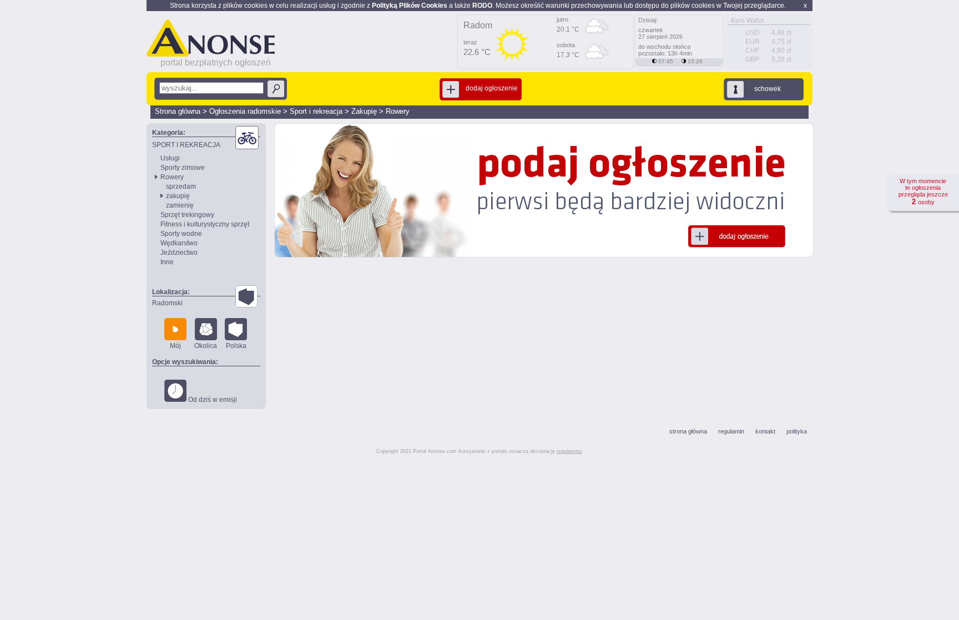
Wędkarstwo (179, 243)
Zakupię (364, 111)
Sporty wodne (181, 234)
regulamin (731, 431)
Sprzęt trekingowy (187, 215)
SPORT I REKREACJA (186, 145)
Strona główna (177, 111)
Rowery (398, 111)
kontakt (765, 431)
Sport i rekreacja (316, 111)
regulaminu (569, 451)
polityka (796, 431)
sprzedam (181, 186)
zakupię (178, 196)
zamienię (180, 205)
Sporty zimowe (182, 168)
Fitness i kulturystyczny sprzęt (204, 224)
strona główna (688, 431)
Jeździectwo (179, 252)
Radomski (167, 303)
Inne (167, 262)
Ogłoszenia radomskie (245, 111)
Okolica (205, 346)
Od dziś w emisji (211, 400)
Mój (175, 346)
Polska (236, 346)
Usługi (170, 158)
